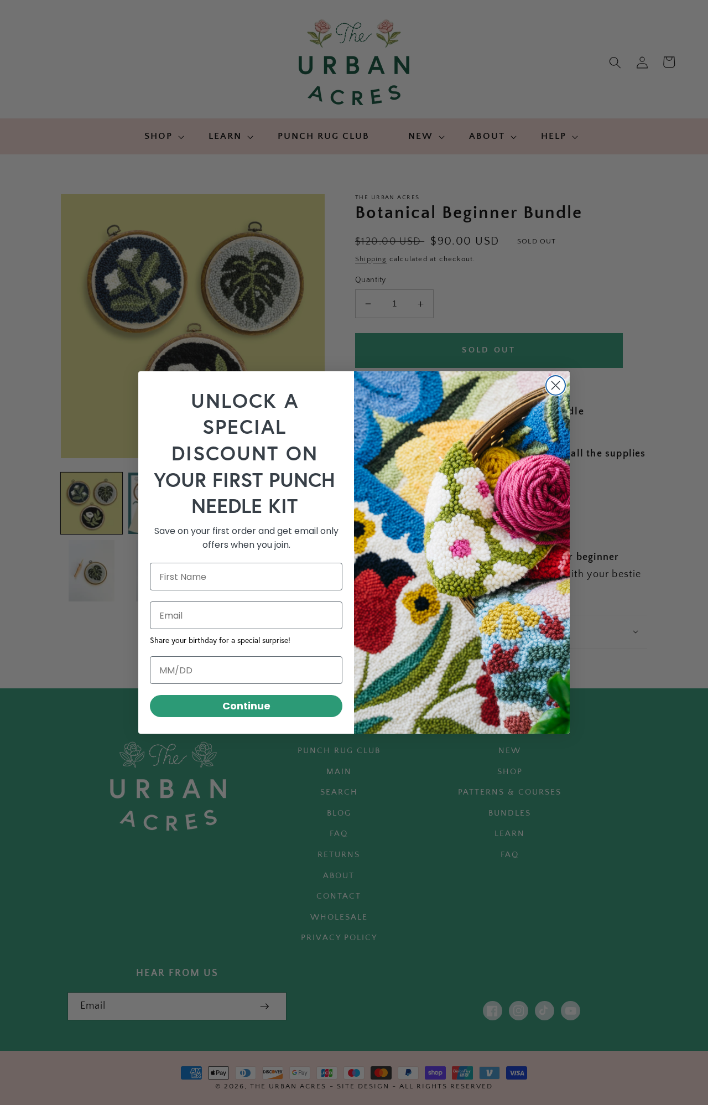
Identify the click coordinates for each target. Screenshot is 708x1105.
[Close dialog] (555, 385)
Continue (246, 706)
